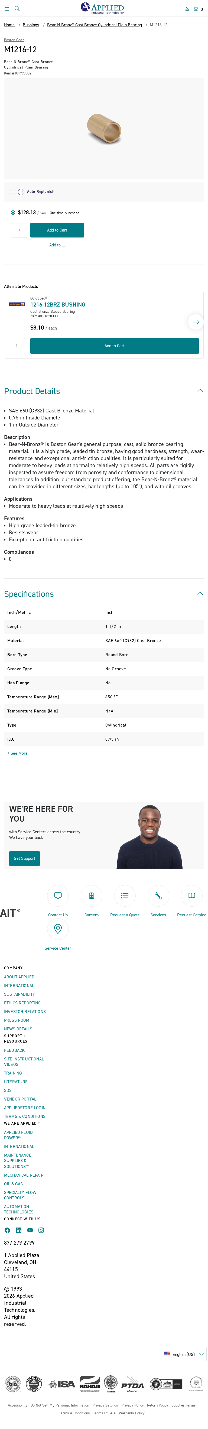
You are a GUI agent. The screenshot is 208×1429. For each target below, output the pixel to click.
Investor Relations (25, 1011)
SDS (8, 1090)
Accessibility (17, 1405)
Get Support (24, 858)
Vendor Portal (20, 1099)
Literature (16, 1082)
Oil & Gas (13, 1184)
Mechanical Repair (24, 1175)
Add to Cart (57, 230)
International (19, 985)
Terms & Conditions (25, 1116)
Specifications (29, 594)
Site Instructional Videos (24, 1061)
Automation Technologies (18, 1209)
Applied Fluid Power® (18, 1135)
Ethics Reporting (22, 1003)
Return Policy (157, 1405)
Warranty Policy (132, 1413)
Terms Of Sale (104, 1413)
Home (9, 25)
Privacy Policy (132, 1405)
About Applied (19, 977)
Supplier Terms (183, 1405)
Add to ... (57, 245)
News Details (18, 1029)
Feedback (14, 1050)
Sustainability (19, 994)
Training (13, 1073)
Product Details (32, 391)
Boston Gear (14, 40)
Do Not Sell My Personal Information (60, 1405)
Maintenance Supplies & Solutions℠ (17, 1161)
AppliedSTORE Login (25, 1108)
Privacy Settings (105, 1405)
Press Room (17, 1020)
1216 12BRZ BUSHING (57, 304)
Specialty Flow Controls (20, 1195)
